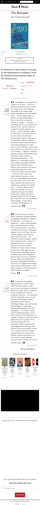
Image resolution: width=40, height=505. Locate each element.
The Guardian (5, 222)
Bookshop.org (36, 500)
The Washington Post (6, 114)
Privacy (23, 504)
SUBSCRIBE (20, 495)
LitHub (17, 504)
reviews (13, 88)
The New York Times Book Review (5, 290)
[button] (20, 400)
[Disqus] (20, 447)
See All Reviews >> (28, 349)
